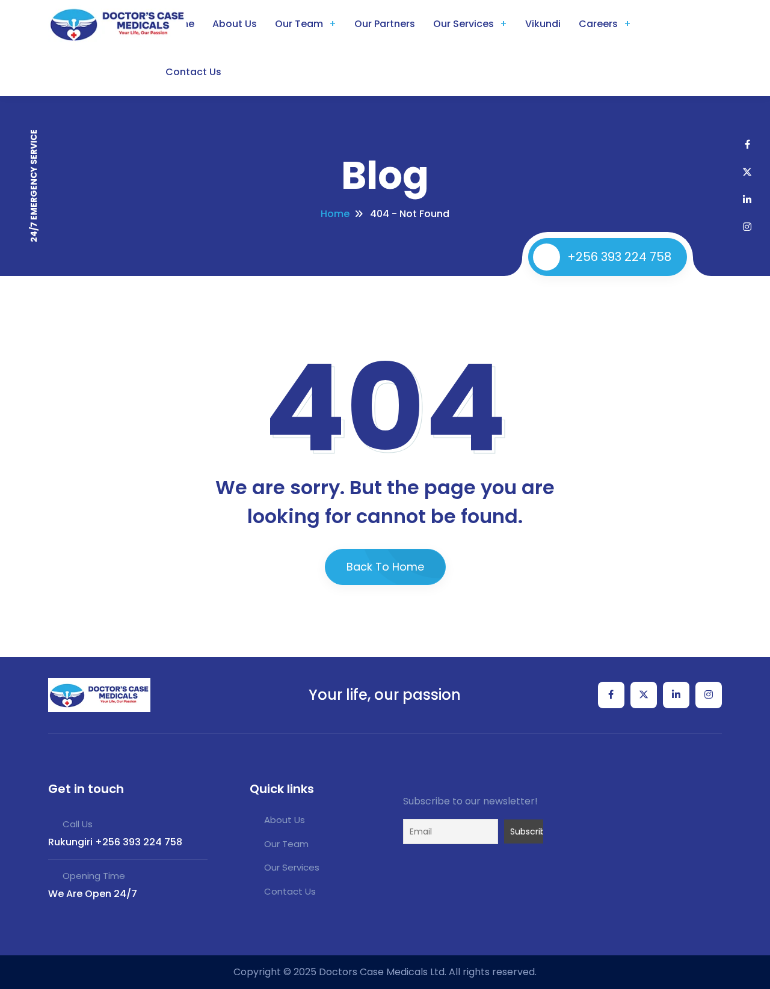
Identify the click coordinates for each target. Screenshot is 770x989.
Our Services (463, 24)
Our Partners (384, 24)
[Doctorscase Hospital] (99, 695)
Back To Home (385, 566)
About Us (234, 24)
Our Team (299, 24)
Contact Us (193, 72)
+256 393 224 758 (619, 256)
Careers (598, 24)
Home (335, 214)
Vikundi (543, 24)
